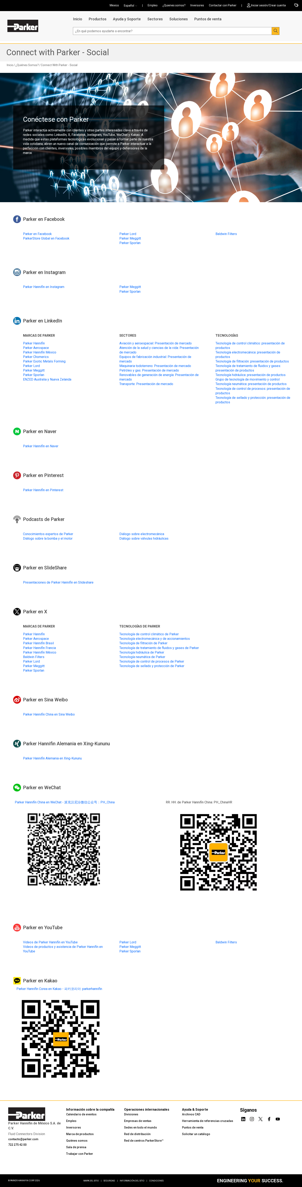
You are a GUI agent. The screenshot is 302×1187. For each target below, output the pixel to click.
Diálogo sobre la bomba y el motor (48, 538)
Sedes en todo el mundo (140, 1127)
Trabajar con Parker (79, 1153)
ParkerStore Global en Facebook (46, 238)
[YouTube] (277, 1118)
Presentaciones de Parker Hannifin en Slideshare (58, 582)
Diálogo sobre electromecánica (141, 534)
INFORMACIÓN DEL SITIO (133, 1181)
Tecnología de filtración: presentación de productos (252, 361)
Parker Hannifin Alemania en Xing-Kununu (52, 758)
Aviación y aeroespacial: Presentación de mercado (155, 343)
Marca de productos (80, 1134)
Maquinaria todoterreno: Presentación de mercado (155, 366)
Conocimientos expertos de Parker (48, 534)
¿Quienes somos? (174, 5)
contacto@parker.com (23, 1139)
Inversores (197, 5)
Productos (97, 19)
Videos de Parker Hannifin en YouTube (50, 942)
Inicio (77, 19)
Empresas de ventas (137, 1121)
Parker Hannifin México (39, 352)
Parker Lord (127, 234)
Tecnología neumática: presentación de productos (251, 384)
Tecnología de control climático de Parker (149, 634)
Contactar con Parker (222, 5)
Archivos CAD (191, 1114)
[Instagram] (252, 1118)
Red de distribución (137, 1134)
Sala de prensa (76, 1147)
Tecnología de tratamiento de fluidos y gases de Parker (159, 648)
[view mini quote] (296, 5)
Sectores (155, 19)
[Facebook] (269, 1118)
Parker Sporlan (130, 243)
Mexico (114, 5)
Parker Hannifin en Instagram (43, 287)
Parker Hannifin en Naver (40, 446)
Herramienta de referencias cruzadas (207, 1121)
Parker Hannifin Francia (39, 648)
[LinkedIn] (243, 1118)
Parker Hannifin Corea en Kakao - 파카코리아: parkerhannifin (59, 989)
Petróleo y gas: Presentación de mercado (149, 370)
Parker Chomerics (36, 357)
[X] (260, 1118)
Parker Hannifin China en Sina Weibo (49, 714)
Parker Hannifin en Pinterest (43, 490)
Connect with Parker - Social (57, 52)
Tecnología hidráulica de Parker (141, 652)
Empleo (153, 5)
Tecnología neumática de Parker (142, 657)
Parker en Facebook (37, 234)
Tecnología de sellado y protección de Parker (151, 666)
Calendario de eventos (81, 1114)
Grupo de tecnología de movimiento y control (248, 379)
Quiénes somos (77, 1140)
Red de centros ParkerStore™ (144, 1140)
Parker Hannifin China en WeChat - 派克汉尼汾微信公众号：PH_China (65, 802)
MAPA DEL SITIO (92, 1181)
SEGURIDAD (111, 1181)
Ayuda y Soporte (127, 19)
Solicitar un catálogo (196, 1134)
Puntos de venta (207, 19)
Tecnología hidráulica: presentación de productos (251, 375)
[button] (132, 5)
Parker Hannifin (34, 343)
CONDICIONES (156, 1181)
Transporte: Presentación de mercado (146, 384)
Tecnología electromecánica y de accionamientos (154, 639)
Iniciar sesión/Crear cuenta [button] (268, 5)
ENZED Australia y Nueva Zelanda (47, 379)
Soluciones (178, 19)
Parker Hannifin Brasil (38, 643)
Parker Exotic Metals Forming (44, 361)
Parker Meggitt (130, 238)
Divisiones (131, 1114)
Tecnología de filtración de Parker (143, 643)
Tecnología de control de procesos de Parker (151, 661)
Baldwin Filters (226, 234)
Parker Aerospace (36, 348)
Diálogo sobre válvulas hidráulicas (143, 538)
